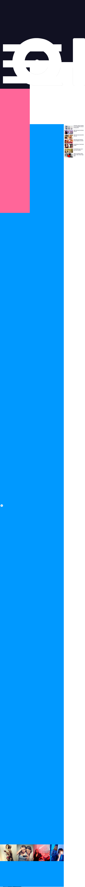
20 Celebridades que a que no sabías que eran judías (78, 149)
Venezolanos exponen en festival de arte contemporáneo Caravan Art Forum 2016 (79, 126)
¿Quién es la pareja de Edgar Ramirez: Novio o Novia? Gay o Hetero (79, 154)
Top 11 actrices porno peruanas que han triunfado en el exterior (78, 140)
